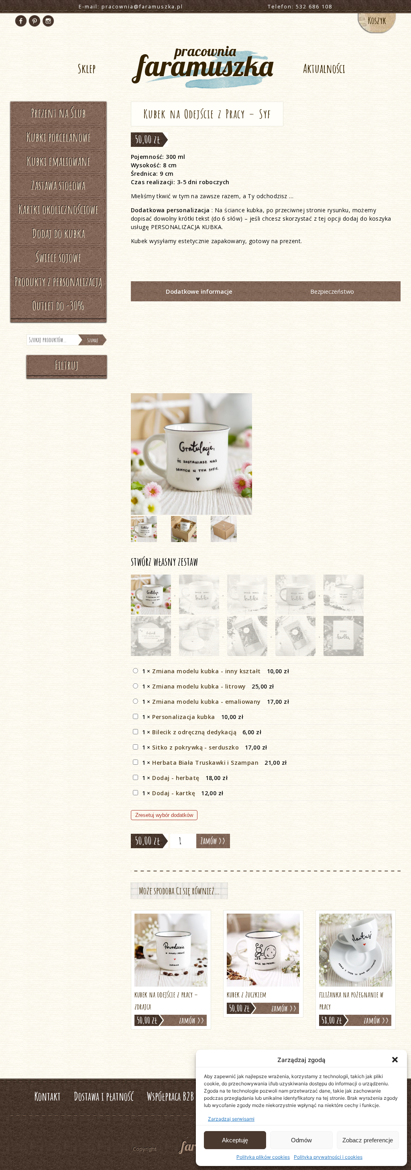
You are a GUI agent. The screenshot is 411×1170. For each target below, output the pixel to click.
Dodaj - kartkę (173, 793)
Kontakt (47, 1096)
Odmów (301, 1140)
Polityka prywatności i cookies (328, 1157)
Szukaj (92, 340)
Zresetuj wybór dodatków (164, 815)
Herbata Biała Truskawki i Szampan (205, 762)
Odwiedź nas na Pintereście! (34, 21)
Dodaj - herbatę (175, 778)
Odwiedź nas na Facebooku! (21, 21)
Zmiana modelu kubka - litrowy (199, 686)
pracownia (205, 62)
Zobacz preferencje (367, 1140)
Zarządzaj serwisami (231, 1119)
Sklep (86, 68)
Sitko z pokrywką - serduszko (195, 747)
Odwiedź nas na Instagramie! (48, 21)
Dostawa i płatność (104, 1096)
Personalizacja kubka (183, 717)
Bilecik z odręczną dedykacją (194, 732)
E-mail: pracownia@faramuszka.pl (131, 6)
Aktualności (324, 68)
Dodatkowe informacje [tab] (199, 291)
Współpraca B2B (170, 1096)
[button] (395, 1060)
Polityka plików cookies (263, 1157)
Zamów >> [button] (191, 1020)
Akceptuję (235, 1140)
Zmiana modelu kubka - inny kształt (206, 671)
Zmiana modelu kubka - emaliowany (206, 701)
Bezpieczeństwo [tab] (332, 291)
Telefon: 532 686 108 (300, 6)
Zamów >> (213, 840)
